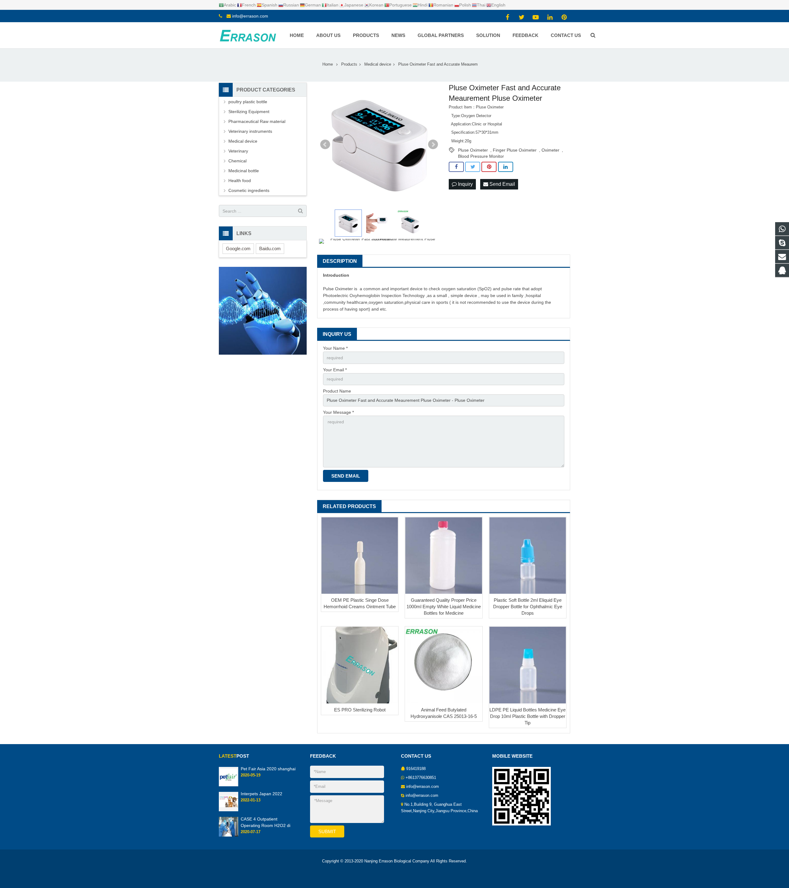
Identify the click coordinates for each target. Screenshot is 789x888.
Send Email (501, 184)
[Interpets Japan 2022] (228, 810)
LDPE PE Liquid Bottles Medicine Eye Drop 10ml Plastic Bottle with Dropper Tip (527, 716)
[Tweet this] (472, 167)
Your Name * (335, 348)
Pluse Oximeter (473, 150)
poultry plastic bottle (247, 101)
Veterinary (238, 151)
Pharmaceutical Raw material (256, 121)
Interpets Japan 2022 (261, 793)
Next (433, 144)
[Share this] (456, 167)
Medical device (242, 141)
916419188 (416, 769)
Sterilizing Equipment (248, 111)
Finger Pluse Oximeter (515, 150)
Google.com (238, 248)
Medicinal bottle (243, 170)
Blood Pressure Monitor (481, 156)
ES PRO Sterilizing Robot (360, 709)
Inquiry (465, 184)
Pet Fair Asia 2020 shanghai (268, 768)
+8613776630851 (421, 778)
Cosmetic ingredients (248, 190)
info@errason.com (250, 16)
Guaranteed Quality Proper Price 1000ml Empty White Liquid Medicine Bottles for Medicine (444, 606)
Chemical (237, 160)
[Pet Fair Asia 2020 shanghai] (228, 785)
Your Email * (335, 369)
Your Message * (338, 412)
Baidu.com (270, 248)
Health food (239, 180)
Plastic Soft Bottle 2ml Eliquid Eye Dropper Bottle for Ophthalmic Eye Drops (527, 606)
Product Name (337, 391)
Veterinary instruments (250, 131)
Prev (325, 144)
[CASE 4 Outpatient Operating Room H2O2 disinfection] (228, 835)
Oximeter (550, 150)
